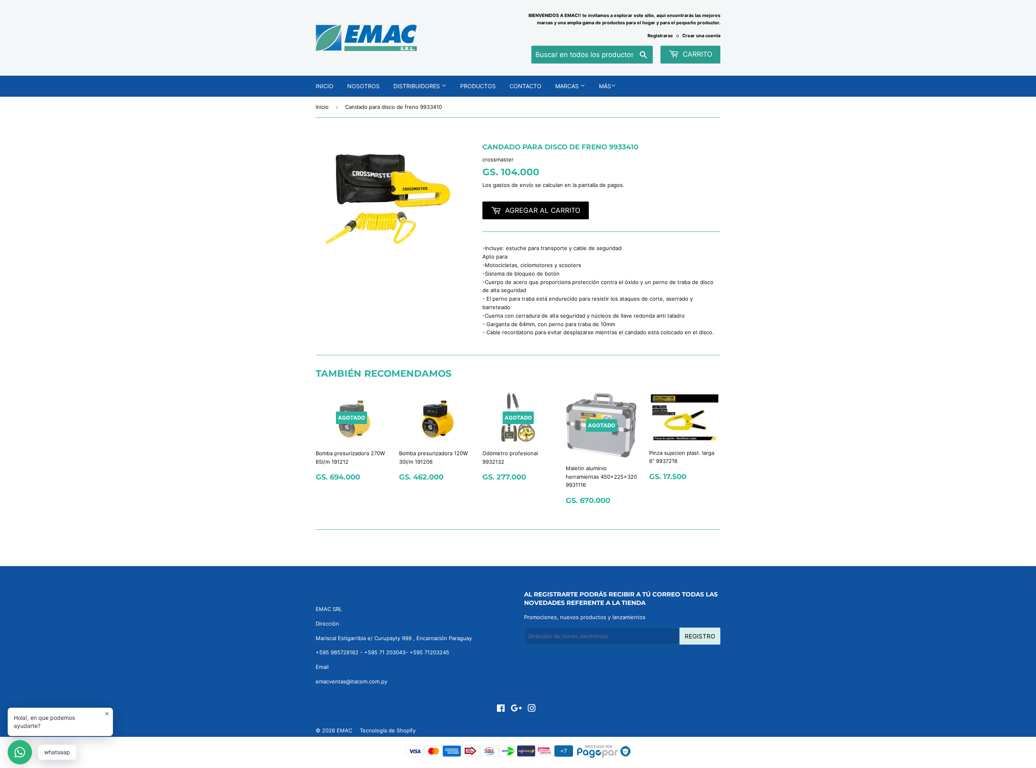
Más (605, 86)
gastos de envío (513, 185)
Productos (478, 86)
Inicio (324, 86)
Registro (700, 636)
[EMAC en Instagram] (532, 709)
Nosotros (363, 86)
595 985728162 (339, 652)
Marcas (567, 86)
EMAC (344, 730)
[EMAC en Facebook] (501, 709)
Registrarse (660, 35)
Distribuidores (417, 86)
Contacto (525, 86)
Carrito (696, 54)
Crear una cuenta (701, 35)
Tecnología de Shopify (388, 730)
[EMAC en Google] (516, 709)
